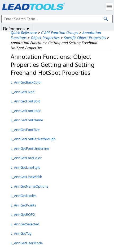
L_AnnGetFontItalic (26, 110)
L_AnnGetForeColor (26, 157)
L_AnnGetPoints (23, 205)
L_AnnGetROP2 (23, 214)
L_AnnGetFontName (27, 120)
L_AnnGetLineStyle (25, 167)
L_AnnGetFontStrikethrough (33, 139)
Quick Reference (24, 32)
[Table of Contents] (109, 7)
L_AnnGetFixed (22, 91)
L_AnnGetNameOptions (29, 186)
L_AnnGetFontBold (26, 101)
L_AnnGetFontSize (25, 129)
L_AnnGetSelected (25, 224)
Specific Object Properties (85, 37)
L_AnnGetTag (21, 233)
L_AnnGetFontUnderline (30, 148)
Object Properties (45, 37)
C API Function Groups (59, 32)
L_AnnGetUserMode (27, 243)
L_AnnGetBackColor (26, 82)
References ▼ (16, 28)
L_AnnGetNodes (23, 195)
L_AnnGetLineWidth (26, 176)
